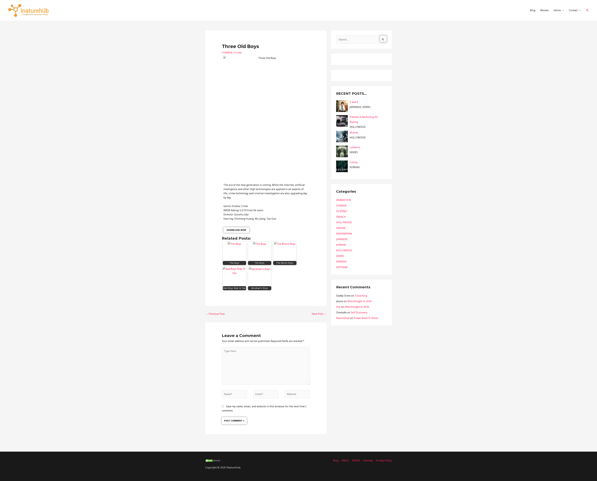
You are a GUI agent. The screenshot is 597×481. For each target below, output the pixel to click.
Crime (238, 52)
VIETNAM (342, 267)
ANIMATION (343, 200)
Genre (557, 10)
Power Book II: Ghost (366, 318)
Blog (532, 10)
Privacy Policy (384, 460)
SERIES (340, 256)
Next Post (319, 314)
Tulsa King (361, 295)
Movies (544, 10)
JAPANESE (342, 239)
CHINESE (227, 52)
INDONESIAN (344, 233)
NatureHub (342, 318)
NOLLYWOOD (344, 250)
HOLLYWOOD (344, 222)
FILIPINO (341, 211)
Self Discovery (359, 312)
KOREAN (341, 244)
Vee (338, 307)
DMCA (345, 460)
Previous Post (215, 314)
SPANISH (341, 261)
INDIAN (340, 228)
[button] (587, 10)
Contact (573, 10)
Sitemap (368, 460)
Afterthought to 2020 (359, 301)
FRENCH (341, 216)
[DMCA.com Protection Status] (213, 460)
